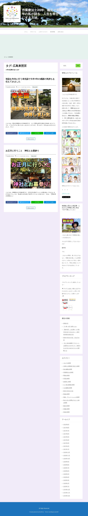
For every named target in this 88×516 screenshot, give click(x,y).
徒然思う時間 (67, 381)
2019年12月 (66, 489)
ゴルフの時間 (67, 363)
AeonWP (56, 512)
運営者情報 (52, 31)
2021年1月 (66, 449)
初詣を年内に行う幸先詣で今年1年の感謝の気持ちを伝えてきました (30, 80)
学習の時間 (66, 378)
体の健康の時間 (67, 369)
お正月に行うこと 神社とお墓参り (22, 150)
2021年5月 (66, 437)
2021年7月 (66, 430)
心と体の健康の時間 (68, 385)
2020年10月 (66, 458)
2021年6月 (66, 434)
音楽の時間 (66, 412)
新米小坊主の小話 (68, 391)
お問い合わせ (60, 31)
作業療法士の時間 (68, 372)
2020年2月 (66, 483)
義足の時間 (66, 406)
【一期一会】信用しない (70, 326)
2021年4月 (66, 440)
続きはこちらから (31, 139)
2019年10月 (66, 496)
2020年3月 (66, 480)
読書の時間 (66, 409)
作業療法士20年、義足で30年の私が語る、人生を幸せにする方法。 (41, 13)
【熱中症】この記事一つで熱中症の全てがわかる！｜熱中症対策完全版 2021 (71, 332)
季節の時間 (35, 87)
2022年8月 (66, 424)
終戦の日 (65, 323)
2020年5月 (66, 474)
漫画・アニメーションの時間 (71, 397)
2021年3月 (66, 443)
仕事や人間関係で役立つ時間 (71, 366)
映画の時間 (66, 394)
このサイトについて (43, 31)
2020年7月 (66, 468)
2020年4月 (66, 477)
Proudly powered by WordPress (36, 512)
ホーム (26, 31)
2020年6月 (66, 471)
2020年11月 (66, 455)
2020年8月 (66, 465)
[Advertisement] (44, 44)
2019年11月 (66, 492)
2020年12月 (66, 452)
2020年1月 (66, 486)
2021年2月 (66, 446)
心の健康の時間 (67, 388)
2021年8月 (66, 427)
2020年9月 (66, 461)
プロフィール (33, 31)
